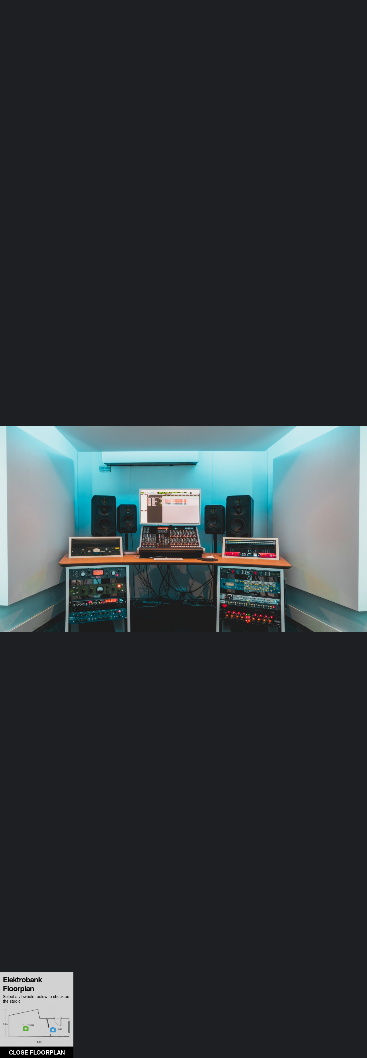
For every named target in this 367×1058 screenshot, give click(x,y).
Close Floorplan (37, 1052)
